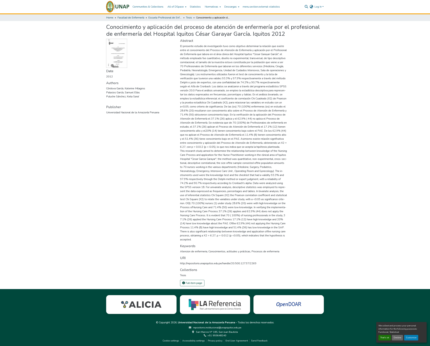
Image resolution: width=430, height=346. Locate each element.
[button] (117, 6)
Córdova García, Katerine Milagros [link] (125, 88)
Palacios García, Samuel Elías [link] (123, 92)
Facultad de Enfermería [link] (130, 17)
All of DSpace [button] (175, 7)
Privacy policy (215, 340)
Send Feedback (259, 340)
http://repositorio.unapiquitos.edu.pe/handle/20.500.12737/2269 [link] (218, 263)
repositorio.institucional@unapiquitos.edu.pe (216, 327)
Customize (411, 337)
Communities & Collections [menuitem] (148, 7)
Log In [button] (318, 7)
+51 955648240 (216, 335)
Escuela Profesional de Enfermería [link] (165, 17)
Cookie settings (171, 340)
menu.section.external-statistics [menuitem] (261, 7)
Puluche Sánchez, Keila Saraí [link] (122, 96)
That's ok (384, 337)
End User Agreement (237, 340)
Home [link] (109, 17)
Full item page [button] (193, 283)
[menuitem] (176, 6)
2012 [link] (109, 76)
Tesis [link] (189, 17)
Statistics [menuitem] (195, 7)
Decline (397, 337)
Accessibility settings (193, 340)
